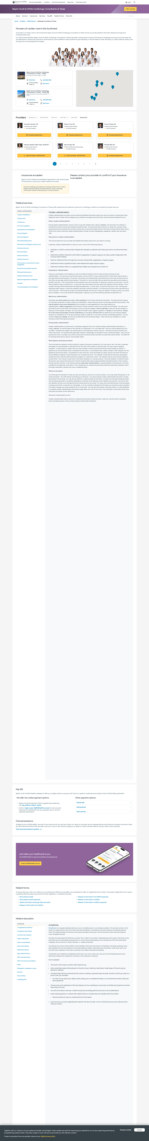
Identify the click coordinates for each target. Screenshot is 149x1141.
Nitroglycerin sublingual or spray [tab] (26, 968)
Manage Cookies (125, 1130)
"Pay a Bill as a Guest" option (31, 805)
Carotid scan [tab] (21, 222)
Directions (32, 80)
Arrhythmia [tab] (20, 924)
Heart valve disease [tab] (23, 946)
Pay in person (81, 811)
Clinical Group (31, 21)
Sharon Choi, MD (69, 124)
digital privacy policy (48, 1136)
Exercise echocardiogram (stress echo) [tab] (29, 244)
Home (16, 21)
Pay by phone (81, 807)
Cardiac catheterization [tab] (24, 211)
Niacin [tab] (19, 964)
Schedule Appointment (35, 135)
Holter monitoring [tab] (22, 255)
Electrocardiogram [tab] (23, 237)
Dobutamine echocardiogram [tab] (26, 229)
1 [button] (54, 163)
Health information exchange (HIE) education (35, 902)
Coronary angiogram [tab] (23, 226)
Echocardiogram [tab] (22, 233)
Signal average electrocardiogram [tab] (27, 279)
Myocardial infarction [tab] (23, 953)
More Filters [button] (63, 117)
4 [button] (72, 163)
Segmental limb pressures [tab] (25, 276)
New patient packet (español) (30, 900)
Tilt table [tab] (19, 283)
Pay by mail (80, 802)
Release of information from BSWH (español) (93, 897)
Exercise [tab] (19, 972)
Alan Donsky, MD (69, 145)
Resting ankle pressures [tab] (24, 272)
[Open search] (134, 2)
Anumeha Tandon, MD (31, 124)
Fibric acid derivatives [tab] (23, 957)
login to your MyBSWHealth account (37, 808)
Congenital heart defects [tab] (24, 927)
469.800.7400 (47, 80)
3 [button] (66, 163)
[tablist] (30, 494)
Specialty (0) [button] (32, 117)
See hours (46, 83)
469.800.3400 (47, 100)
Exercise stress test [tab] (23, 248)
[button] (34, 127)
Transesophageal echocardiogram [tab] (27, 287)
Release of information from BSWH (31, 905)
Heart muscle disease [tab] (23, 942)
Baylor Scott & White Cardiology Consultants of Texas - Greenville (37, 91)
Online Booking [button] (44, 117)
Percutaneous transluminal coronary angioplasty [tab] (28, 263)
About (18, 16)
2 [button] (60, 163)
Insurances (33, 16)
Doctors (25, 16)
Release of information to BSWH (89, 900)
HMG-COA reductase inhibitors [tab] (26, 961)
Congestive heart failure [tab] (24, 931)
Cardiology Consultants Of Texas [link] (46, 21)
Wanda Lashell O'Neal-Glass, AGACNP (36, 145)
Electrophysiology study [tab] (24, 241)
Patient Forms (59, 16)
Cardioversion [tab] (21, 218)
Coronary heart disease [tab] (24, 935)
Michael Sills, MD (109, 145)
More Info (69, 16)
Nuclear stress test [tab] (22, 259)
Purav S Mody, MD (110, 124)
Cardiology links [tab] (22, 979)
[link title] (19, 2)
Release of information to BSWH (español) (92, 902)
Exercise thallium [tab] (22, 252)
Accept (139, 1130)
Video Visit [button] (54, 117)
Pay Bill (49, 16)
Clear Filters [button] (74, 117)
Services (42, 16)
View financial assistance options (27, 829)
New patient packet (26, 897)
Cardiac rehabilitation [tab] (23, 215)
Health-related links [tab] (23, 938)
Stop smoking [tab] (21, 976)
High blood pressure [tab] (23, 950)
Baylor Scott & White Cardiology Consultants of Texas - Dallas (37, 73)
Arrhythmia (52, 928)
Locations (23, 21)
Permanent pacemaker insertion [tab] (27, 268)
